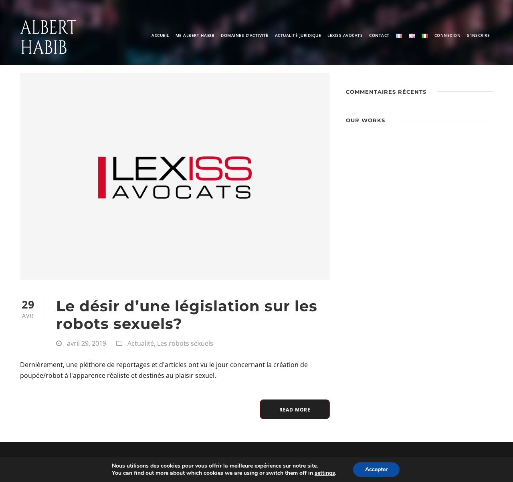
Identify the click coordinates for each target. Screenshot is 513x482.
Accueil (160, 35)
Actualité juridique (298, 35)
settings (325, 473)
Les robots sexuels (185, 343)
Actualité (140, 343)
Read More (295, 409)
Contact (379, 35)
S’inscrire (478, 35)
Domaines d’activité (245, 35)
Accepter (376, 469)
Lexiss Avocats (345, 35)
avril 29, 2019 (86, 343)
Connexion (447, 35)
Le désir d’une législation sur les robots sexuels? (186, 315)
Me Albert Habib (195, 35)
